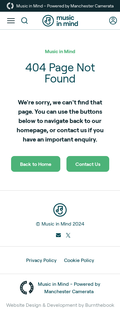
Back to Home (35, 164)
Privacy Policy (41, 260)
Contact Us (87, 164)
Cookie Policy (79, 260)
